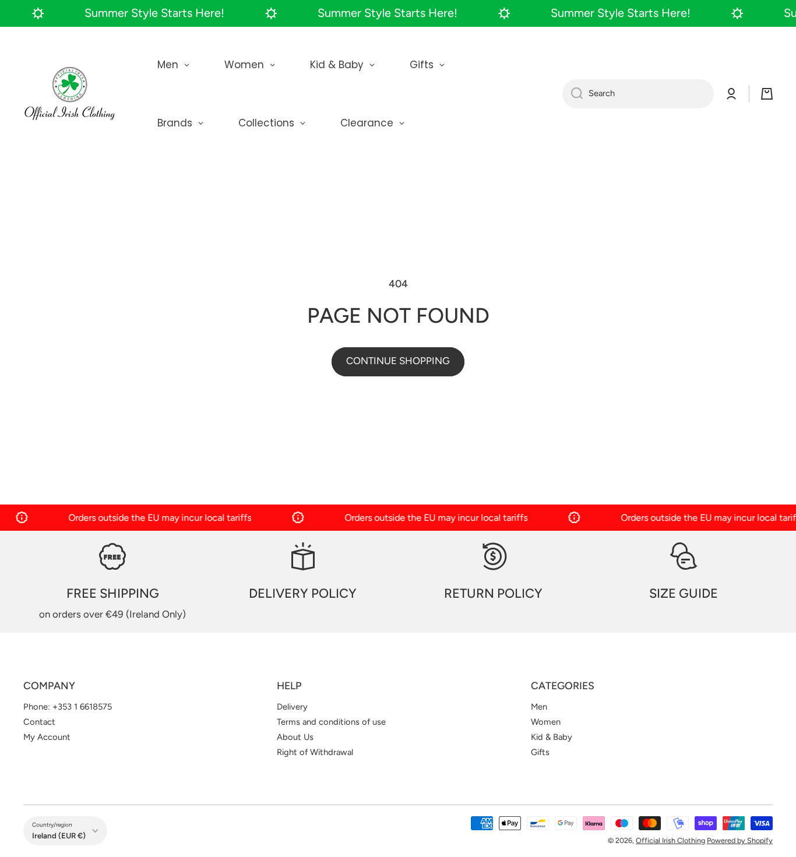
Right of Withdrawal (315, 752)
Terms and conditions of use (331, 722)
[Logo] (70, 93)
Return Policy (493, 593)
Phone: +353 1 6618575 (67, 706)
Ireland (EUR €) (59, 835)
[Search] (572, 93)
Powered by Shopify (740, 840)
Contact (39, 722)
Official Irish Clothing (670, 840)
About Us (295, 737)
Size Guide (683, 593)
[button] (767, 94)
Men (539, 706)
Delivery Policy (303, 593)
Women (546, 722)
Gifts (540, 752)
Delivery (292, 706)
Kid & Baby (551, 737)
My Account (47, 737)
